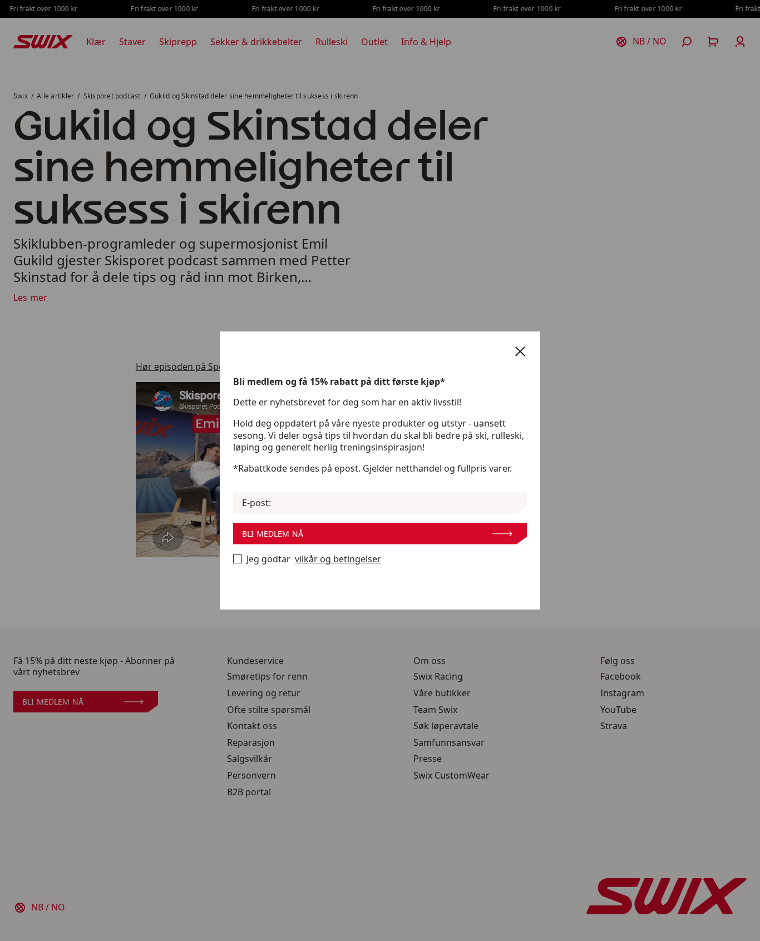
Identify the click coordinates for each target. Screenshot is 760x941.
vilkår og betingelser (338, 559)
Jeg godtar (313, 559)
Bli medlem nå (272, 533)
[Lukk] (520, 351)
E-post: (256, 503)
